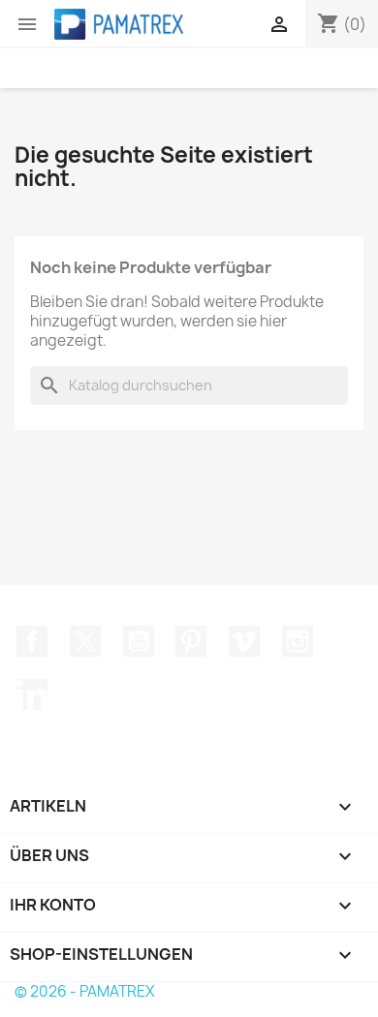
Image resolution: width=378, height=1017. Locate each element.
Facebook (31, 641)
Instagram (297, 641)
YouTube (138, 641)
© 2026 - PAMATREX (84, 991)
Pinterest (190, 641)
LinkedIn (31, 694)
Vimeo (244, 641)
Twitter (85, 641)
